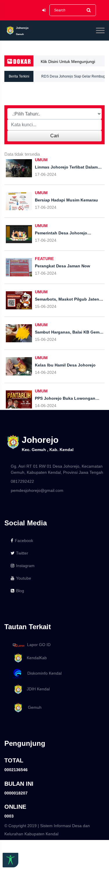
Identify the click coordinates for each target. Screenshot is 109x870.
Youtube (23, 578)
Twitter (22, 553)
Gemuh (32, 707)
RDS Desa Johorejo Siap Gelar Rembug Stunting (73, 78)
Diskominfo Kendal (43, 673)
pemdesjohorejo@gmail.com (37, 490)
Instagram (25, 565)
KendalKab (35, 657)
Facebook (24, 540)
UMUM (41, 160)
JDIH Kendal (36, 689)
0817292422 (22, 481)
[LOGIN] (43, 10)
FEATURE (44, 259)
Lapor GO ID (39, 645)
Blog (20, 590)
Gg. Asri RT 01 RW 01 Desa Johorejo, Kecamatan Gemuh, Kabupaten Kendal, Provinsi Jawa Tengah (57, 469)
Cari (54, 135)
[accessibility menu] (10, 860)
